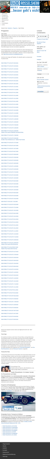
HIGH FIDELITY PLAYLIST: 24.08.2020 (9, 130)
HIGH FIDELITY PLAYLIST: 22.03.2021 (9, 66)
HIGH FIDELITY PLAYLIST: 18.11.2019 (9, 228)
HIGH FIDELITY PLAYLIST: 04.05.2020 (9, 169)
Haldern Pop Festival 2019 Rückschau (9, 244)
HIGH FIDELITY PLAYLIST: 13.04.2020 (9, 177)
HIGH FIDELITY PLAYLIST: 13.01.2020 (9, 210)
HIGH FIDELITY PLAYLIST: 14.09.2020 (9, 122)
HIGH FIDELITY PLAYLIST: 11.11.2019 (9, 231)
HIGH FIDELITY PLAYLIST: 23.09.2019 (9, 239)
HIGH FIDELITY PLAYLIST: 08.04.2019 (9, 266)
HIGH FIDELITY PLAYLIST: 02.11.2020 (9, 104)
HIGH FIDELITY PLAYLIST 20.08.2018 (9, 307)
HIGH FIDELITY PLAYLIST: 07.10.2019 (9, 236)
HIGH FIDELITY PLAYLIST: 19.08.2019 (9, 242)
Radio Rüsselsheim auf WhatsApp (10, 427)
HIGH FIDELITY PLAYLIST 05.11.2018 (9, 289)
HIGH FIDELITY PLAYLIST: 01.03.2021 (10, 71)
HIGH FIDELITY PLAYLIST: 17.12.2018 (9, 284)
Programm (15, 28)
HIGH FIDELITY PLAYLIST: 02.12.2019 (9, 222)
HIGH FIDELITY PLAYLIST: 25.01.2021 (9, 80)
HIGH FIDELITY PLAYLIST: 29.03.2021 (9, 63)
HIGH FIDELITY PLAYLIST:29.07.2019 (9, 247)
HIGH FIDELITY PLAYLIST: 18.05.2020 (9, 163)
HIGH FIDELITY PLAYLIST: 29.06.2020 (9, 154)
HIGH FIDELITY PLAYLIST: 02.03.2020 (9, 195)
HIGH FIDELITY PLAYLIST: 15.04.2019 (9, 263)
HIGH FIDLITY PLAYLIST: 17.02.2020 (9, 201)
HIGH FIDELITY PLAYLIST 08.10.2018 (9, 295)
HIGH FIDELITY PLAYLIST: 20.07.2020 (9, 145)
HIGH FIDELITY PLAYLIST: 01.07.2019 (9, 251)
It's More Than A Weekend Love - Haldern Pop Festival (13, 139)
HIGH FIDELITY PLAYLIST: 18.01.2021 (9, 83)
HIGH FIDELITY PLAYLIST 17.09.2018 (9, 301)
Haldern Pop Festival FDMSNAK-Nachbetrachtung (12, 132)
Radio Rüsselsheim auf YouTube (10, 426)
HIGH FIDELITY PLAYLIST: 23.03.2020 (9, 186)
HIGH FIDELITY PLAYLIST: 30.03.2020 (9, 183)
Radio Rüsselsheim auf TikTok (9, 431)
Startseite (10, 28)
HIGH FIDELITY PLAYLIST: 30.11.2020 (9, 92)
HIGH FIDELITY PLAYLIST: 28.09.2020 (9, 116)
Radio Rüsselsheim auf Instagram (10, 430)
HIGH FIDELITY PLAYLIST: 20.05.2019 (9, 257)
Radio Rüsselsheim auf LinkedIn (10, 434)
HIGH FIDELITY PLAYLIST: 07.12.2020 (9, 89)
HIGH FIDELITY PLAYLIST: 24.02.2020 (9, 198)
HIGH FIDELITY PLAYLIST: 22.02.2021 (9, 74)
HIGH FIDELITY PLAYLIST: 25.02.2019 (9, 275)
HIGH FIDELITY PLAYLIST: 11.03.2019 (9, 272)
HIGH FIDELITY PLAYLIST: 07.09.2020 (9, 124)
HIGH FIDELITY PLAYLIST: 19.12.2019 (9, 216)
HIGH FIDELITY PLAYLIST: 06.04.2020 (9, 180)
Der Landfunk (41, 66)
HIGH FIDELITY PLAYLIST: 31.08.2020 (9, 127)
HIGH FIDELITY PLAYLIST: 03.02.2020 (9, 204)
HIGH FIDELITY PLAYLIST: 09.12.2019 (9, 219)
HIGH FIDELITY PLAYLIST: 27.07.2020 (9, 142)
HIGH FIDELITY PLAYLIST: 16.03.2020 (9, 189)
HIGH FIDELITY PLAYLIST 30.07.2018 (9, 310)
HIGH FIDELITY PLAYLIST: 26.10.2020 (9, 107)
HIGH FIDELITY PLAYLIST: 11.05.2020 (9, 166)
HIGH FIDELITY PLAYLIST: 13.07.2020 (9, 148)
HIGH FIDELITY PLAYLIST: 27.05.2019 (9, 254)
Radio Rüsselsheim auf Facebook (10, 428)
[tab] (48, 91)
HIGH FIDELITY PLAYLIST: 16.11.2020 (9, 98)
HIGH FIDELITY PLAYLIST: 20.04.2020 (9, 175)
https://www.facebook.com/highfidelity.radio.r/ (13, 54)
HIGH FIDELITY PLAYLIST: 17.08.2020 (9, 135)
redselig (40, 70)
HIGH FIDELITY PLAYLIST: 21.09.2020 (9, 119)
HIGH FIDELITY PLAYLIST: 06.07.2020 (9, 151)
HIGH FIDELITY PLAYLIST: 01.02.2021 (9, 77)
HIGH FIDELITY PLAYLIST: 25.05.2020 (9, 160)
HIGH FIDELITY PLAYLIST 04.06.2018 (9, 316)
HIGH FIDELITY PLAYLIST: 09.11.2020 (9, 101)
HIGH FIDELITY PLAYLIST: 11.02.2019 (9, 278)
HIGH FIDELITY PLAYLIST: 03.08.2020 (9, 138)
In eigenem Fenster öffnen (42, 39)
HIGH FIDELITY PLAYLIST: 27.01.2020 (9, 207)
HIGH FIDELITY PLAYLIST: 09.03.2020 (9, 192)
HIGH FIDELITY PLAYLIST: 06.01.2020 (9, 213)
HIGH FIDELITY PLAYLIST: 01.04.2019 (9, 269)
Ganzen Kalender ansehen (43, 79)
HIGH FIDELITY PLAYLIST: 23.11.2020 (9, 95)
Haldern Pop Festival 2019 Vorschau (9, 248)
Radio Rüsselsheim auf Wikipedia (10, 433)
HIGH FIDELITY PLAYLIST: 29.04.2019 (9, 260)
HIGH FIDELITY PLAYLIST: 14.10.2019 (9, 233)
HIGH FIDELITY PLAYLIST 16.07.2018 (9, 313)
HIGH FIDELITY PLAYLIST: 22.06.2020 (9, 157)
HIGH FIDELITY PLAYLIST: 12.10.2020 (9, 113)
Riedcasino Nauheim (18, 348)
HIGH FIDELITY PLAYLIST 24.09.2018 (9, 298)
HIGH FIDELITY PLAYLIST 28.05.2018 (9, 319)
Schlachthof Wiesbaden (25, 347)
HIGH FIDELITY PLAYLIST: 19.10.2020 (9, 110)
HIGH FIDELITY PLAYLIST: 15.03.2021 (9, 68)
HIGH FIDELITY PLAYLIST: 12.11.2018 (9, 287)
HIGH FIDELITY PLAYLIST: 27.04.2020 (9, 172)
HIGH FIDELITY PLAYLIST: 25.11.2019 (9, 225)
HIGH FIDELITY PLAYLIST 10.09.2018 (9, 304)
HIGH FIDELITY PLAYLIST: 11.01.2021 (9, 86)
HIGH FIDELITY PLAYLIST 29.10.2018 (9, 292)
